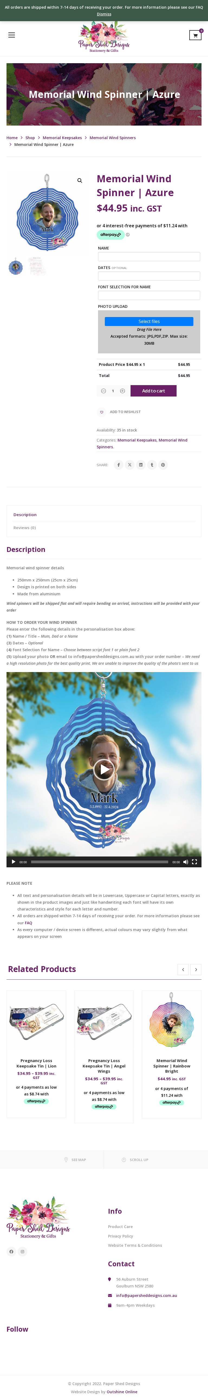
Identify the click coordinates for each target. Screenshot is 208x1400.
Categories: (106, 440)
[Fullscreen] (194, 862)
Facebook (11, 1252)
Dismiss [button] (104, 14)
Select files (149, 321)
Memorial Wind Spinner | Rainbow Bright (171, 1066)
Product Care (120, 1226)
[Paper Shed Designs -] (104, 34)
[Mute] (185, 862)
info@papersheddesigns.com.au (146, 1295)
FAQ (28, 922)
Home (12, 137)
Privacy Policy (120, 1236)
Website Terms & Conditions (135, 1245)
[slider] (99, 862)
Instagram (22, 1252)
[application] (104, 769)
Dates (112, 267)
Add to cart (153, 391)
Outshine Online (122, 1391)
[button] (80, 181)
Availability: (106, 430)
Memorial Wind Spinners (113, 137)
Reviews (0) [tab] (25, 527)
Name (103, 248)
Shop (30, 137)
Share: (102, 464)
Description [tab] (25, 514)
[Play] (13, 862)
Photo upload (113, 306)
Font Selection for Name (124, 286)
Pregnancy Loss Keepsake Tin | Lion (36, 1063)
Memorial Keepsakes (62, 137)
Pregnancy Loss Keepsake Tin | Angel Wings (104, 1066)
